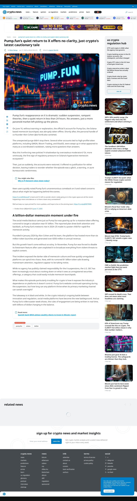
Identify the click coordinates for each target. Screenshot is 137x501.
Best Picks (67, 6)
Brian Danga (13, 50)
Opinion (43, 12)
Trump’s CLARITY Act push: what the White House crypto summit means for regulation (118, 180)
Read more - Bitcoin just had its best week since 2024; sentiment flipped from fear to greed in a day (119, 373)
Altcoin (44, 475)
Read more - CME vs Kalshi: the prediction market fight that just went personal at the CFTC (119, 254)
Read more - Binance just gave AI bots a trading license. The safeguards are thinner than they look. (119, 344)
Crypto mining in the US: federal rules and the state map (118, 85)
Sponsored (45, 484)
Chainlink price (119, 18)
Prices (81, 12)
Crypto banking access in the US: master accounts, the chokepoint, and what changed (119, 56)
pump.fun (19, 326)
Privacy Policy (88, 460)
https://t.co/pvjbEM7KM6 (82, 204)
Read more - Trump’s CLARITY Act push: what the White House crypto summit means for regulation (119, 167)
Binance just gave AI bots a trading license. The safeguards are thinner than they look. (118, 357)
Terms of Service (89, 457)
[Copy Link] (7, 131)
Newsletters (43, 6)
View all (118, 91)
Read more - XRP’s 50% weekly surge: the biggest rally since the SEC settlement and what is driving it (119, 106)
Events (13, 6)
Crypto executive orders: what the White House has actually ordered (118, 70)
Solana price (73, 18)
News (27, 12)
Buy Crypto (6, 6)
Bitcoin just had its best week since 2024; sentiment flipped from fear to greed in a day (117, 386)
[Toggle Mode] (133, 6)
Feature (35, 12)
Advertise (52, 6)
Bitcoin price (10, 18)
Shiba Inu (45, 469)
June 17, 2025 (37, 209)
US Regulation (53, 12)
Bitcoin (44, 457)
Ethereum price (27, 18)
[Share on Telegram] (7, 128)
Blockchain (45, 472)
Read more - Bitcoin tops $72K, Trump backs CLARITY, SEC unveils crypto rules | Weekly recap (119, 225)
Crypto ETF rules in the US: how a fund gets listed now (118, 63)
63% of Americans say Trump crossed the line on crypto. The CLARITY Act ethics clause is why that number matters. (118, 326)
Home (9, 37)
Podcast (23, 481)
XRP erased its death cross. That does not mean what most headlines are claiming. (118, 296)
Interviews (24, 484)
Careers (65, 466)
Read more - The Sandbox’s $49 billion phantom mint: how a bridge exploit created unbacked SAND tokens (119, 135)
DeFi (43, 478)
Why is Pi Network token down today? (34, 181)
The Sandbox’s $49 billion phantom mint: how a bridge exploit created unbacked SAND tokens (118, 149)
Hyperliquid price (87, 18)
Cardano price (103, 18)
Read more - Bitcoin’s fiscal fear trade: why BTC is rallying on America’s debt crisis (119, 196)
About (36, 6)
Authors (65, 472)
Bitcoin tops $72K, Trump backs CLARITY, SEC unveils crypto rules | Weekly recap (118, 238)
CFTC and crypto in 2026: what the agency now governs (118, 49)
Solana (28, 326)
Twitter (36, 326)
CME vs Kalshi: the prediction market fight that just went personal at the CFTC (116, 267)
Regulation (45, 481)
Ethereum (45, 460)
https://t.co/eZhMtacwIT (21, 197)
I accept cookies (109, 491)
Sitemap (23, 487)
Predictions (73, 12)
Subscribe (56, 441)
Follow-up (59, 6)
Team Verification (69, 469)
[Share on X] (7, 120)
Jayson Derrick (53, 50)
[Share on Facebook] (7, 116)
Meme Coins (21, 6)
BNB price (57, 18)
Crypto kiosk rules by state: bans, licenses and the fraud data (117, 78)
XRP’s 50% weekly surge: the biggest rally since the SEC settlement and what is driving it (118, 119)
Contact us (29, 6)
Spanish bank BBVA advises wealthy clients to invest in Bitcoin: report (47, 315)
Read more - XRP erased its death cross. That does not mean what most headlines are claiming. (119, 283)
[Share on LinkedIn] (7, 124)
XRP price (42, 18)
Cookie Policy (88, 463)
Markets (63, 12)
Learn (88, 12)
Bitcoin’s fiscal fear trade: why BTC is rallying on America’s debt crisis (118, 209)
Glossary (74, 6)
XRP (43, 466)
